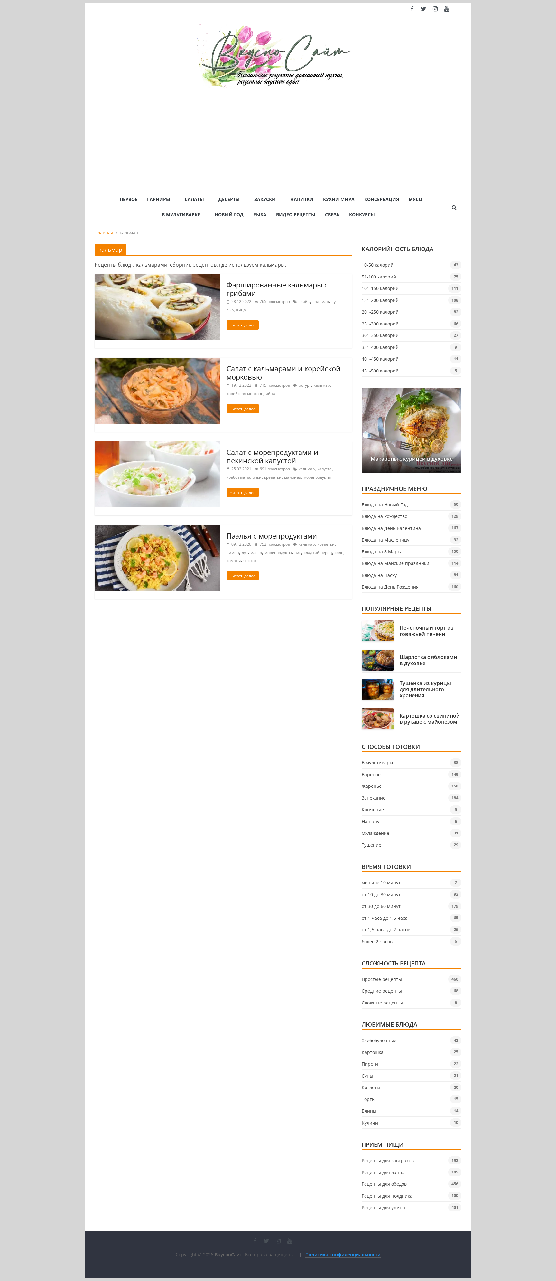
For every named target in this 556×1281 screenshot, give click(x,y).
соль (339, 552)
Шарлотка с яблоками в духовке (428, 660)
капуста (324, 469)
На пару (370, 821)
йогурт (305, 385)
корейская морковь (245, 393)
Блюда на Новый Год (385, 505)
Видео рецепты (295, 215)
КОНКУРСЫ (362, 215)
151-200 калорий (380, 300)
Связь (332, 215)
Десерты (229, 199)
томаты (234, 560)
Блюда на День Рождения (390, 587)
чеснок (249, 560)
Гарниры (158, 199)
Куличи (370, 1123)
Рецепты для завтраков (388, 1160)
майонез (292, 477)
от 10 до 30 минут (381, 894)
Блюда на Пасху (379, 575)
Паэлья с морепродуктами (272, 536)
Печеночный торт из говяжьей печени (426, 631)
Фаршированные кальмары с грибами (277, 289)
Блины (369, 1111)
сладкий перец (318, 552)
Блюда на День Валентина (391, 528)
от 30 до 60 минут (381, 906)
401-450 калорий (380, 359)
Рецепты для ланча (383, 1172)
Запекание (373, 798)
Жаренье (372, 786)
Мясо (415, 199)
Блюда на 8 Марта (382, 552)
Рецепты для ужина (383, 1207)
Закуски (265, 199)
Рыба (259, 215)
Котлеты (371, 1087)
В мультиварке (181, 215)
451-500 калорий (380, 371)
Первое (128, 199)
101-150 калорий (380, 288)
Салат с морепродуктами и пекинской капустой (272, 456)
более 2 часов (377, 941)
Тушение (371, 845)
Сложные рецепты (382, 1003)
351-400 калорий (380, 347)
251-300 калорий (380, 324)
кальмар (321, 301)
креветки (273, 477)
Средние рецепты (382, 991)
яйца (241, 310)
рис (297, 552)
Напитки (301, 199)
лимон (233, 552)
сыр (230, 310)
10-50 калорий (378, 265)
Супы (367, 1076)
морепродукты (317, 477)
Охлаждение (375, 833)
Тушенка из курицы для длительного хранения (425, 689)
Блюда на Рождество (384, 516)
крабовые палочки (244, 477)
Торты (368, 1099)
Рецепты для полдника (387, 1196)
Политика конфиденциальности (343, 1254)
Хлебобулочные (379, 1040)
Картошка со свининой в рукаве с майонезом (430, 719)
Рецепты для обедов (384, 1184)
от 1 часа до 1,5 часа (385, 918)
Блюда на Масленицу (385, 540)
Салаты (194, 199)
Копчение (373, 809)
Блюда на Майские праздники (395, 563)
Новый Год (229, 215)
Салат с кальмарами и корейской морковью (283, 372)
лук (334, 301)
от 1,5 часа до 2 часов (386, 930)
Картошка (373, 1052)
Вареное (371, 774)
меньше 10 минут (381, 883)
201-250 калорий (380, 312)
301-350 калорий (380, 335)
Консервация (381, 199)
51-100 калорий (379, 277)
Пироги (370, 1064)
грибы (304, 301)
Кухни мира (339, 199)
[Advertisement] (278, 137)
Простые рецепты (382, 979)
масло (256, 552)
